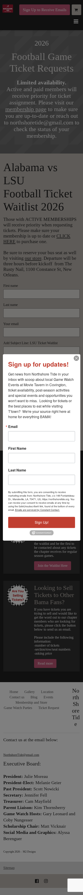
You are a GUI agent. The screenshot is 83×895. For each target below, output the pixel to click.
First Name (17, 448)
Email (12, 426)
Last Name (17, 470)
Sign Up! (41, 522)
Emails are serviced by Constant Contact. (37, 509)
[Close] (76, 358)
